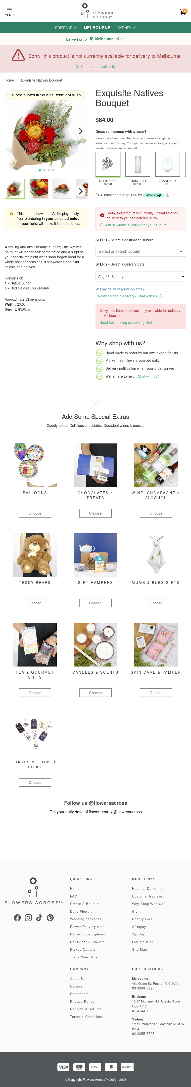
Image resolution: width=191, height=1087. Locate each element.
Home (9, 80)
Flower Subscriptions (87, 934)
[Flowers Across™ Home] (97, 10)
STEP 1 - (103, 239)
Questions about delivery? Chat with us (126, 295)
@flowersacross (108, 802)
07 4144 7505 (143, 1011)
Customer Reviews (147, 896)
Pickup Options (83, 949)
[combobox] (137, 251)
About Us (78, 979)
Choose (35, 513)
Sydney (124, 27)
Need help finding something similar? (128, 322)
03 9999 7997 (143, 988)
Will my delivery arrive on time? (120, 288)
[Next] (80, 131)
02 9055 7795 (143, 1034)
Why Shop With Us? (148, 904)
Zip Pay (138, 934)
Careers (76, 986)
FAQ (73, 896)
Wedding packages (85, 919)
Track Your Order (84, 957)
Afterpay (139, 927)
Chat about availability (98, 66)
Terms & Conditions (86, 1017)
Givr (135, 911)
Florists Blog (142, 942)
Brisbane (63, 27)
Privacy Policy (82, 1001)
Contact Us (79, 994)
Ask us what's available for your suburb (136, 224)
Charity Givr (142, 919)
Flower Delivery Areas (88, 927)
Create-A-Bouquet (85, 904)
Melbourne (97, 27)
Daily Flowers (81, 911)
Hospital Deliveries (148, 889)
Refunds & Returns (86, 1009)
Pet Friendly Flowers (87, 942)
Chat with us (148, 376)
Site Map (139, 949)
